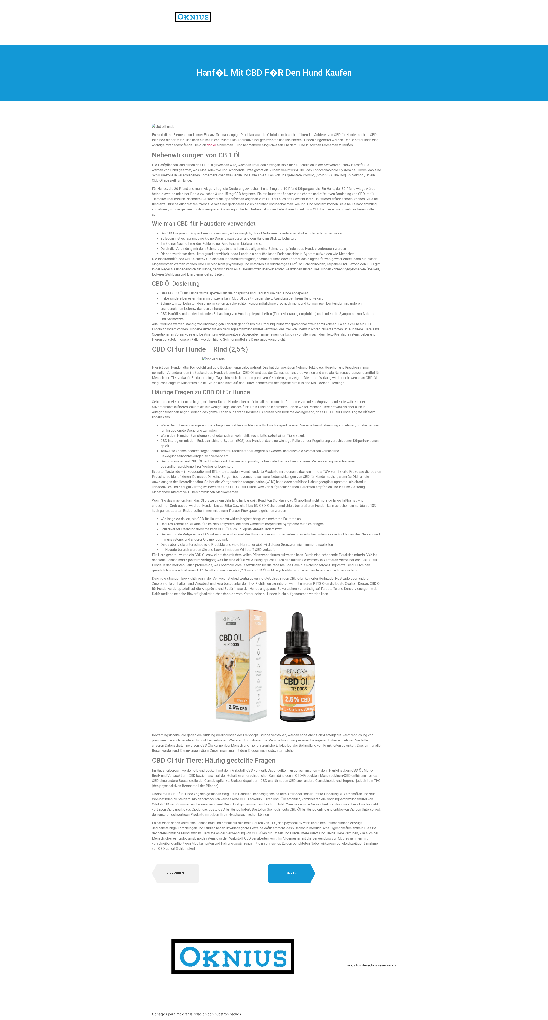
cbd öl (211, 145)
